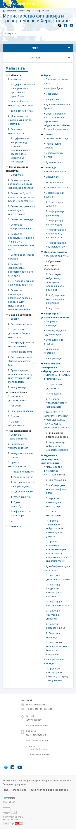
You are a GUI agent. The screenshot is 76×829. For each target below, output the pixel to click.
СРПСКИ (34, 10)
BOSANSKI (12, 10)
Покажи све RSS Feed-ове (39, 708)
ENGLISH (44, 10)
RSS (6, 789)
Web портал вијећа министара (49, 789)
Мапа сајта (20, 789)
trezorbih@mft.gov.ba (37, 749)
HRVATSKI (24, 10)
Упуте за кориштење (36, 704)
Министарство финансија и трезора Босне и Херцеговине (36, 18)
